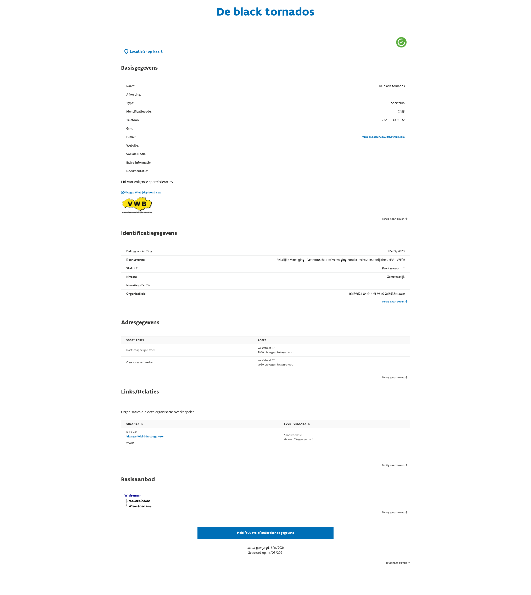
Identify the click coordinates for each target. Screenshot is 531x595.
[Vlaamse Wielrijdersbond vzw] (137, 205)
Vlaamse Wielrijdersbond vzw (142, 192)
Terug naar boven (393, 219)
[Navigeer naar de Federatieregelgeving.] (401, 42)
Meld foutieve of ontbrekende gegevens (265, 533)
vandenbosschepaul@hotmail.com (383, 137)
